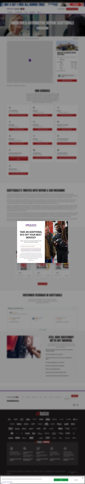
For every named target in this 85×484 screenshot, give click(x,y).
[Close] (66, 222)
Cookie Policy (4, 481)
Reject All (76, 479)
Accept (61, 479)
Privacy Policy (36, 258)
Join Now (31, 250)
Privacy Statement (9, 481)
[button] (82, 478)
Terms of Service (29, 258)
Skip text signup (31, 260)
